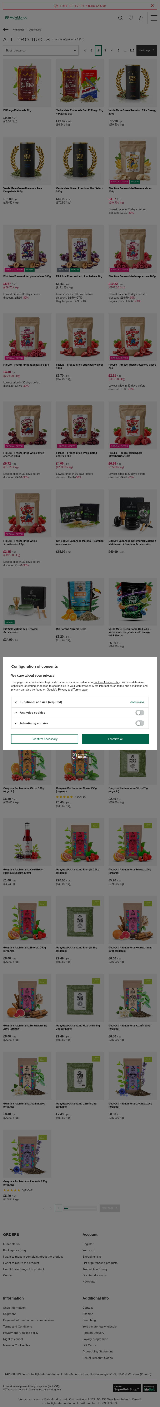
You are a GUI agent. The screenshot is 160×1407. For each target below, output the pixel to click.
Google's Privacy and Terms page (67, 689)
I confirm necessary (45, 739)
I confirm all (115, 739)
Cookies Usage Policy (107, 681)
